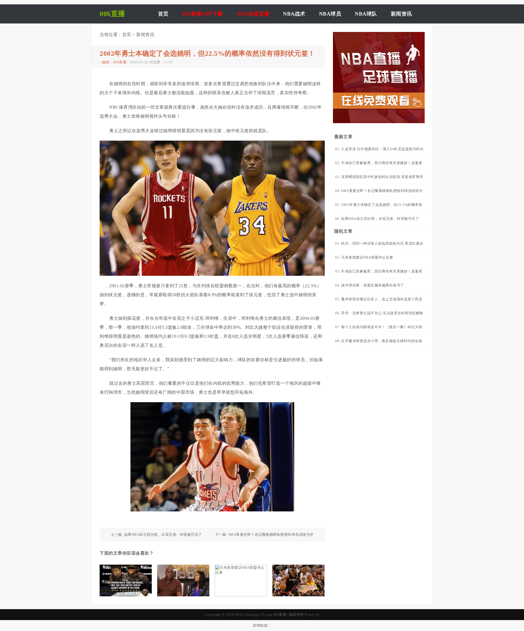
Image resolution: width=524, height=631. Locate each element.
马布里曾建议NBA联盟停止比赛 (367, 257)
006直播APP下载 (202, 14)
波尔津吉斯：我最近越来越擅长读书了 (372, 285)
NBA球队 (366, 14)
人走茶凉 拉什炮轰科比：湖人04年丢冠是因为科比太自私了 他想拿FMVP (382, 151)
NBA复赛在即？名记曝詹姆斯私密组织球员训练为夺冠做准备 (382, 193)
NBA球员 (330, 14)
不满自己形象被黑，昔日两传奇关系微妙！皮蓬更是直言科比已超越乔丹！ (381, 165)
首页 (163, 14)
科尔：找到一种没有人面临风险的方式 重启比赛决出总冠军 (382, 245)
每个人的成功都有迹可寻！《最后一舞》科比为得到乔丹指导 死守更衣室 (381, 329)
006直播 (280, 614)
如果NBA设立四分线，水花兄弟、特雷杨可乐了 (163, 534)
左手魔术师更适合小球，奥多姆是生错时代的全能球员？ (381, 343)
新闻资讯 (401, 14)
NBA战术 (294, 14)
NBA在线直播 (253, 14)
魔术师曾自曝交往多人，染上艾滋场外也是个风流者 (381, 301)
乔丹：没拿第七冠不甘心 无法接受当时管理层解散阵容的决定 (382, 315)
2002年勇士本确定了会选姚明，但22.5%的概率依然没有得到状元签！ (381, 207)
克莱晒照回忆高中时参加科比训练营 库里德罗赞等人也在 (382, 179)
